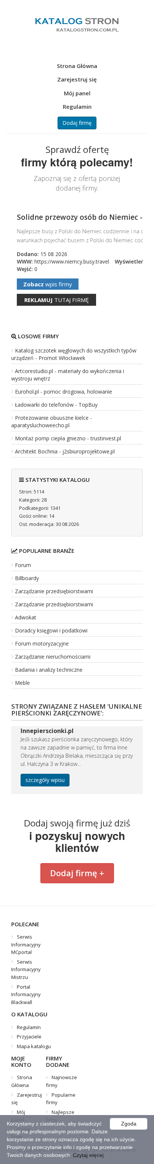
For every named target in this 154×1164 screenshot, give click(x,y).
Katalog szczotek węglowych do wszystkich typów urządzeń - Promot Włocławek (73, 354)
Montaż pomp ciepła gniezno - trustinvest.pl (68, 438)
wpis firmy (47, 284)
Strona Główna (77, 66)
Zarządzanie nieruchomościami (52, 656)
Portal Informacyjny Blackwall (26, 994)
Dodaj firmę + (77, 872)
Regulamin (77, 106)
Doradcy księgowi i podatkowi (51, 630)
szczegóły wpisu (45, 779)
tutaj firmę (56, 300)
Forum (23, 565)
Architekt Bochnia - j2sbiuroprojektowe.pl (65, 451)
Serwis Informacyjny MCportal (26, 944)
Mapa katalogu (34, 1046)
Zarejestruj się (77, 79)
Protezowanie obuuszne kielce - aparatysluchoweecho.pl (51, 421)
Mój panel (77, 93)
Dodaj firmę (77, 122)
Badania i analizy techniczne (49, 669)
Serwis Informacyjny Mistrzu (26, 969)
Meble (22, 682)
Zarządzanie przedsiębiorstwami (54, 591)
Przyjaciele (29, 1036)
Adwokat (25, 617)
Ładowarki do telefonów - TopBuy (56, 404)
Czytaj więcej (88, 1155)
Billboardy (27, 578)
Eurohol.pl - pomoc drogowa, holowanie (63, 391)
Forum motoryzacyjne (42, 643)
